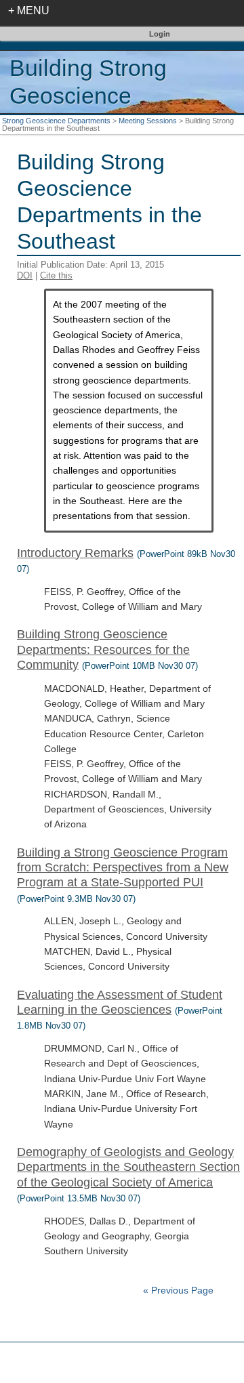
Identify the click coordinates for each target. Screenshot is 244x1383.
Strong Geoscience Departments (56, 121)
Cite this (56, 275)
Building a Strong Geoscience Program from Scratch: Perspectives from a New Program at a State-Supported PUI (122, 868)
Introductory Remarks (75, 553)
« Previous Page (178, 1290)
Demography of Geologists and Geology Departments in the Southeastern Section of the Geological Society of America (128, 1167)
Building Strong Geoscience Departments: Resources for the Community (103, 649)
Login (159, 34)
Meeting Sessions (148, 121)
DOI (25, 275)
